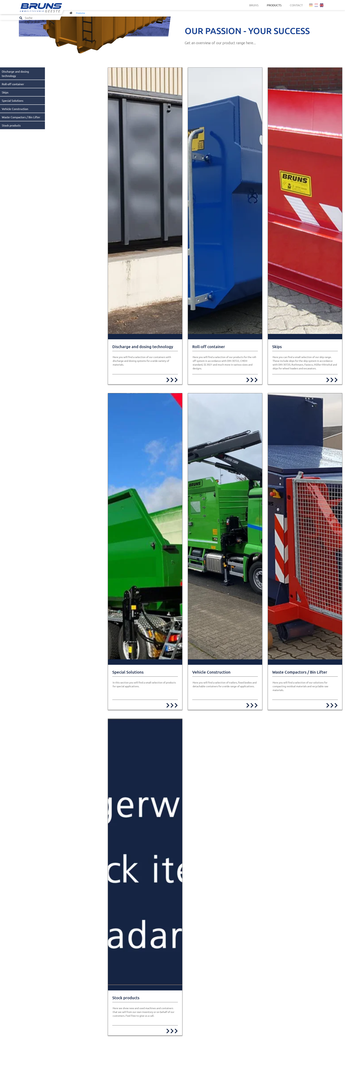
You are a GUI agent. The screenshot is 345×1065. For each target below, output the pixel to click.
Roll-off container (13, 84)
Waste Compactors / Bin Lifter (21, 117)
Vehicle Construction (15, 109)
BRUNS (254, 5)
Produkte (80, 13)
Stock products (11, 125)
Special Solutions (12, 100)
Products (274, 5)
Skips (5, 92)
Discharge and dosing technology (142, 346)
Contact (296, 5)
